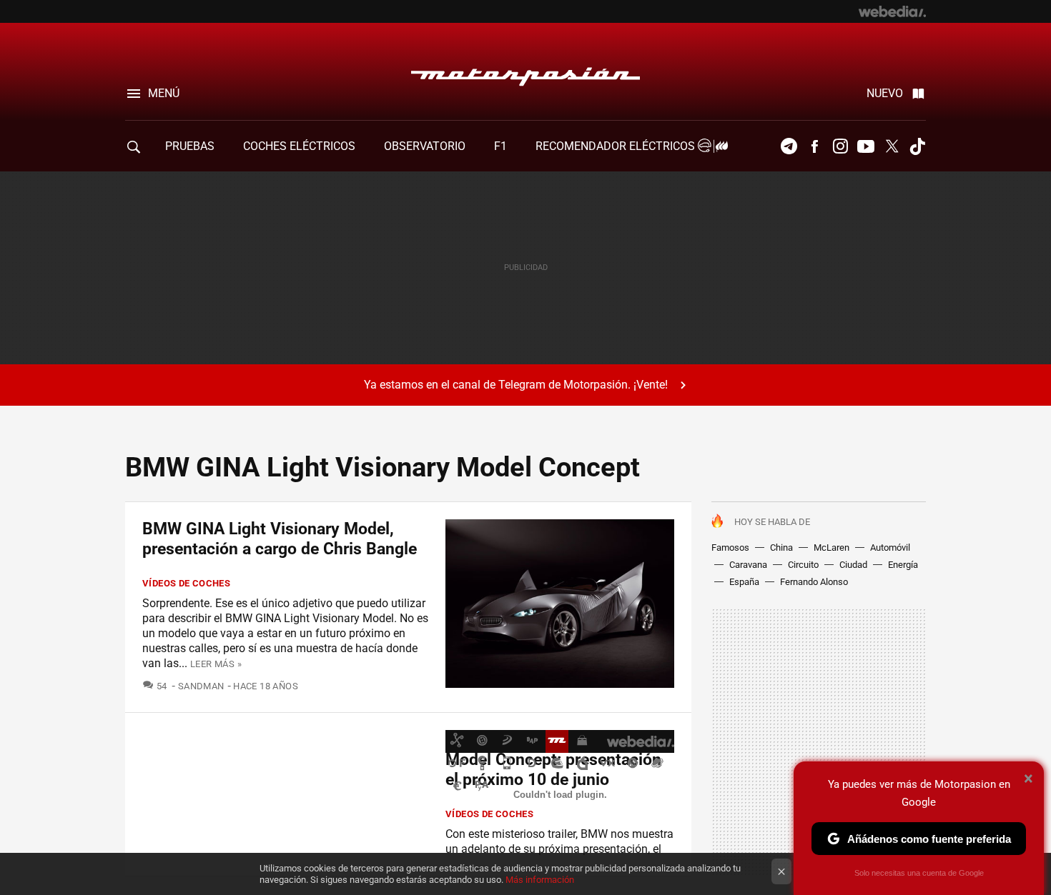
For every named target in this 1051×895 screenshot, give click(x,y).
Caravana (748, 564)
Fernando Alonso (814, 581)
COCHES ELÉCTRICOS (299, 146)
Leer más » (216, 664)
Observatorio (424, 146)
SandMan (201, 686)
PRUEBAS (189, 146)
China (781, 547)
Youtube (865, 146)
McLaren (831, 547)
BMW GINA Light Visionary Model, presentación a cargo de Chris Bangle (279, 539)
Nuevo (885, 93)
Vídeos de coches (186, 583)
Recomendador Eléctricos (617, 146)
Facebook (814, 146)
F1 (500, 146)
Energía (903, 564)
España (744, 581)
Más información (539, 879)
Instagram (840, 146)
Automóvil (890, 547)
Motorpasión (525, 72)
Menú (163, 93)
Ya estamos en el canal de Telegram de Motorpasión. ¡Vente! (516, 384)
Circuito (803, 564)
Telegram (788, 146)
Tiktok (917, 146)
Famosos (730, 547)
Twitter (891, 146)
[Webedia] (892, 11)
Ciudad (853, 564)
